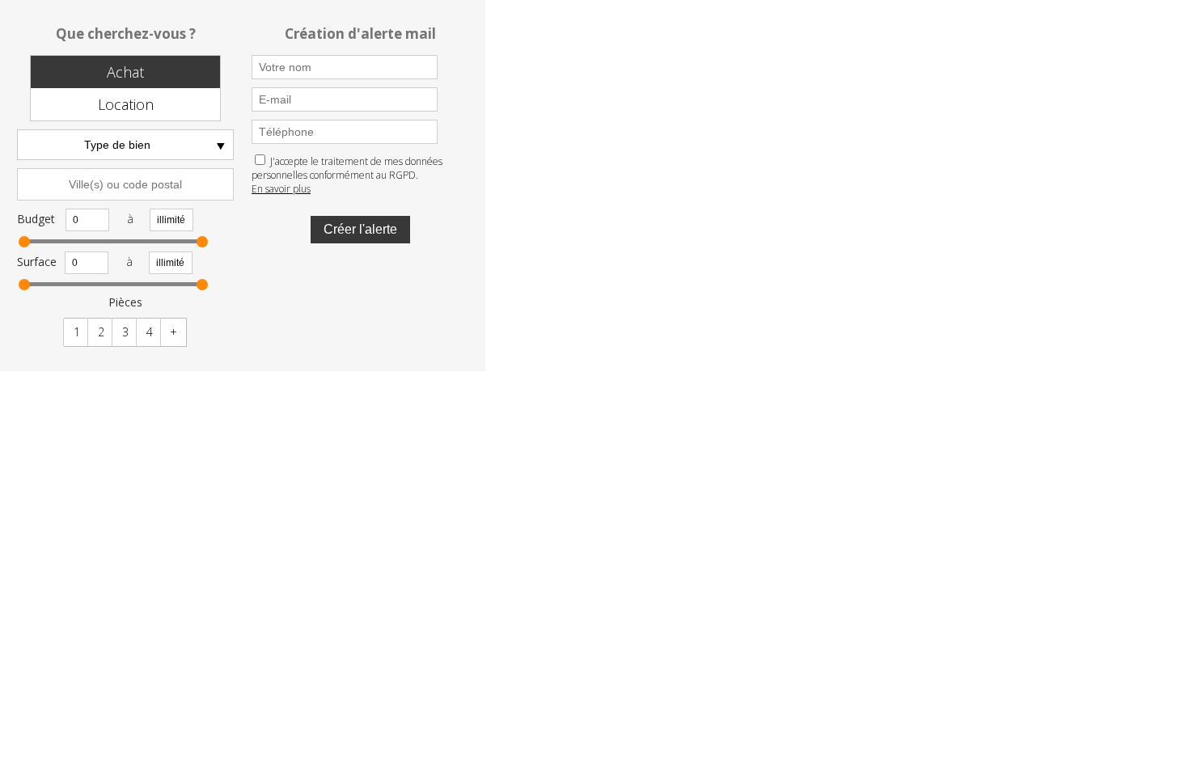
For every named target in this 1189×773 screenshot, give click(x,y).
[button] (125, 72)
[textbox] (125, 184)
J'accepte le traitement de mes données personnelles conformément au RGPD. (347, 168)
